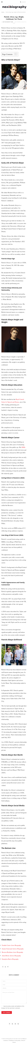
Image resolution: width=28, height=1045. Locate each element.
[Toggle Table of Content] (15, 54)
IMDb (23, 447)
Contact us (6, 1040)
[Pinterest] (8, 967)
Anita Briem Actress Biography (11, 956)
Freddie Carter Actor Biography (11, 945)
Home (2, 12)
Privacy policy (17, 1040)
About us (24, 1038)
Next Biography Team (8, 21)
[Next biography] (14, 7)
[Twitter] (5, 967)
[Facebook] (3, 967)
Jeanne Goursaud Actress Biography (13, 949)
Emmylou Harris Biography (10, 959)
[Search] (20, 1)
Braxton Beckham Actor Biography (12, 952)
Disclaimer (11, 1040)
